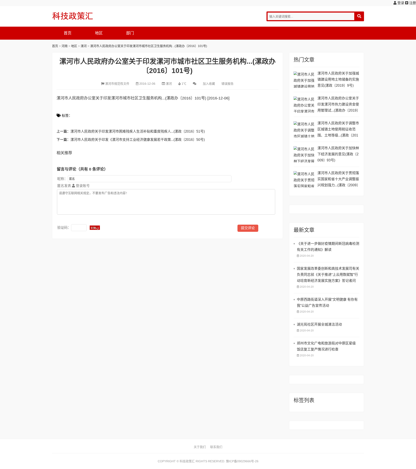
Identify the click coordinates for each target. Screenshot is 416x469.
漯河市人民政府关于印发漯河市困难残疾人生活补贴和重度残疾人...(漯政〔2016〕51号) (137, 131)
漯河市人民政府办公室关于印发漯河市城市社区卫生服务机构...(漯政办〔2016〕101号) (148, 46)
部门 (130, 33)
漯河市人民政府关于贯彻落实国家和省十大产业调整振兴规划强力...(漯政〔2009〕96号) (338, 179)
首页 (68, 33)
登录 (400, 3)
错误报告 (227, 83)
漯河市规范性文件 (117, 83)
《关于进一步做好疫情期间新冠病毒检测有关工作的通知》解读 (328, 247)
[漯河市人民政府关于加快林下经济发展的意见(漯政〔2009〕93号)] (304, 154)
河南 (65, 46)
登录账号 (82, 186)
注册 (412, 3)
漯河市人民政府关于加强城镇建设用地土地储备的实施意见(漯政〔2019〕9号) (338, 79)
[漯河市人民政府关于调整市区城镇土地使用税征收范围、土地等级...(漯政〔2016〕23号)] (304, 129)
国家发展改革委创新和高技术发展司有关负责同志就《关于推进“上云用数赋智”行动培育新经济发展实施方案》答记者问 (328, 274)
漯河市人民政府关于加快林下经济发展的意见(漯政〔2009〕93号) (338, 154)
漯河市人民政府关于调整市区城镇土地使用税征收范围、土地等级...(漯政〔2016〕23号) (338, 129)
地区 (99, 33)
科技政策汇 (72, 15)
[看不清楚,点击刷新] (95, 228)
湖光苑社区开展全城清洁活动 (319, 324)
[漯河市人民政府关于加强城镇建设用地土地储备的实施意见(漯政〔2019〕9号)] (304, 79)
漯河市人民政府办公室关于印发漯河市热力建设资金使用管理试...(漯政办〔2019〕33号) (338, 105)
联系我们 (216, 447)
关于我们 (200, 447)
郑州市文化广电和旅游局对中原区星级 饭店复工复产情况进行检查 (326, 346)
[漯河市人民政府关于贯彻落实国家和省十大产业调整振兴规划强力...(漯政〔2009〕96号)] (304, 179)
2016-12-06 (147, 83)
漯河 (84, 46)
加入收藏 (209, 83)
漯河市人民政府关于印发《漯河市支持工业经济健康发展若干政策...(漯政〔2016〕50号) (137, 139)
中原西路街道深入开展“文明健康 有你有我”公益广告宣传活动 (327, 302)
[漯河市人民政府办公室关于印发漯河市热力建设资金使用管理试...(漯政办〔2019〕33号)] (304, 104)
